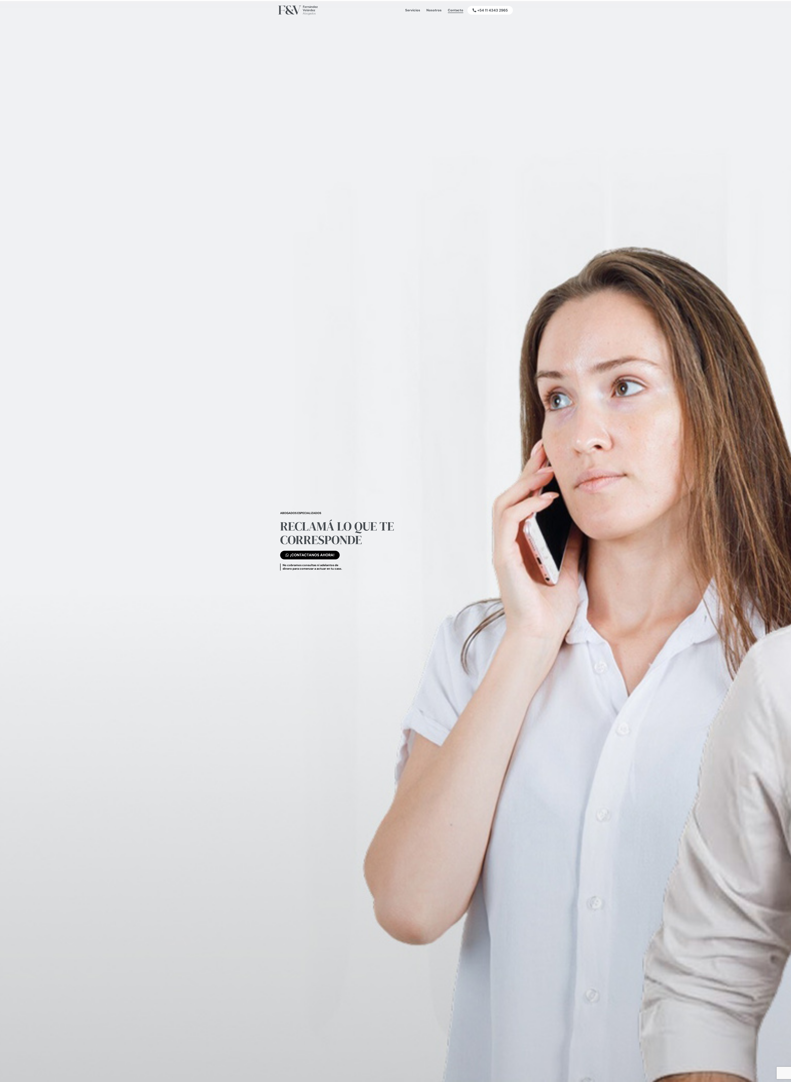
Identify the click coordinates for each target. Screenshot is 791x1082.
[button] (490, 10)
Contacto (455, 10)
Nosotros (434, 10)
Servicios (412, 10)
